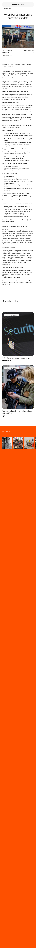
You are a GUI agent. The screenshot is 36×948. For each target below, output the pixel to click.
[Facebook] (33, 52)
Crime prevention (12, 315)
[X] (31, 52)
